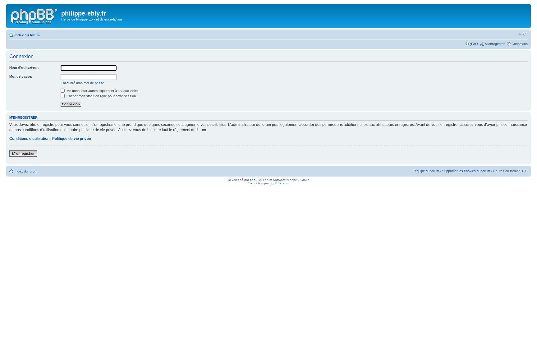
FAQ (474, 44)
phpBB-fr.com (279, 183)
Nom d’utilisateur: (24, 67)
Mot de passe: (20, 76)
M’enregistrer (495, 44)
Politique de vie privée (71, 138)
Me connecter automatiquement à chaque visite (102, 91)
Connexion (520, 44)
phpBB (255, 180)
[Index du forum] (34, 15)
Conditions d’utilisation (29, 138)
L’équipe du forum (426, 171)
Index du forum (27, 35)
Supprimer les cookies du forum (466, 171)
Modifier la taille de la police (523, 34)
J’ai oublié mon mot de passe (82, 83)
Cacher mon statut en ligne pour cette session (101, 96)
